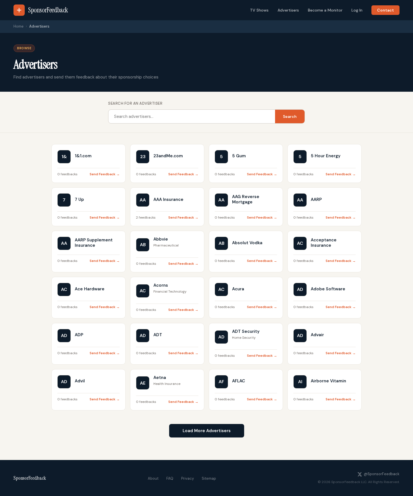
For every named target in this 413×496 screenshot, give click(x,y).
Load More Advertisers (207, 431)
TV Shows (259, 10)
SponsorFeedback (29, 478)
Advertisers (288, 10)
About (153, 478)
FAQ (169, 478)
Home (18, 26)
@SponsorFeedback (382, 474)
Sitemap (209, 478)
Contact (385, 10)
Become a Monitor (325, 10)
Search (290, 116)
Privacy (187, 478)
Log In (356, 10)
